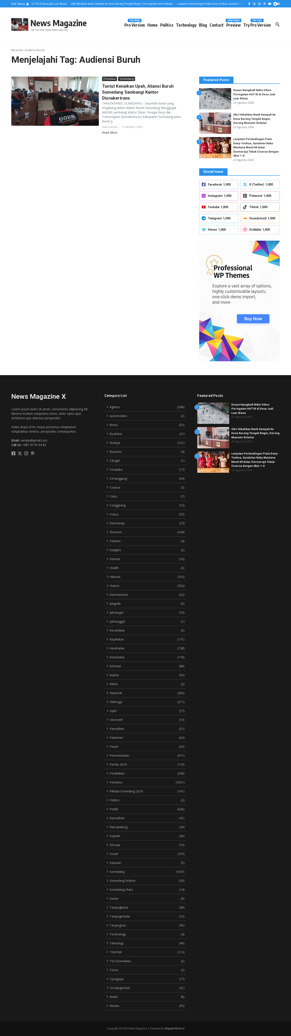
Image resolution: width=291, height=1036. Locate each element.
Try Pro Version (257, 24)
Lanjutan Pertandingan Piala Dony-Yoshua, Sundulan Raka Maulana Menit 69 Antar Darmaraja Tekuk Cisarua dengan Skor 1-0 (256, 147)
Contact (217, 24)
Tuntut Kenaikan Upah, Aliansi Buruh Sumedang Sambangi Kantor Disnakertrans (138, 92)
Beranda (17, 50)
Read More (109, 132)
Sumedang (127, 79)
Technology (186, 24)
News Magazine (58, 22)
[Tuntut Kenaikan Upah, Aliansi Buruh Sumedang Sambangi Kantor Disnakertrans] (55, 101)
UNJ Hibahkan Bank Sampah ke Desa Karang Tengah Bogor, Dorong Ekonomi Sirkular (254, 118)
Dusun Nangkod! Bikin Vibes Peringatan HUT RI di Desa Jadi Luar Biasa (254, 94)
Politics (166, 24)
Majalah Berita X (174, 1028)
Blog (203, 24)
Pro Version (134, 24)
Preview (233, 24)
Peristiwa (109, 79)
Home (152, 24)
